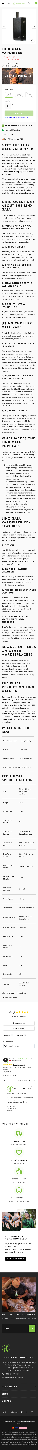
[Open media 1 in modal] (19, 26)
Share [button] (8, 1080)
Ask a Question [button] (20, 1028)
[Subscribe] (32, 1328)
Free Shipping (19, 1141)
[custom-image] (6, 1352)
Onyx (9, 95)
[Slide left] (4, 26)
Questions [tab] (20, 1035)
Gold (29, 95)
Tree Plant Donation (19, 1160)
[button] (3, 3)
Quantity (7, 101)
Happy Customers (19, 1198)
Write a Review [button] (20, 1023)
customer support (12, 1249)
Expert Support (19, 1179)
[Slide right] (34, 26)
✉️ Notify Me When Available (16, 117)
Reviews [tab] (7, 1035)
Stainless (19, 95)
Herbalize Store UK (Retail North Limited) (18, 1421)
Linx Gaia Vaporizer (9, 1075)
